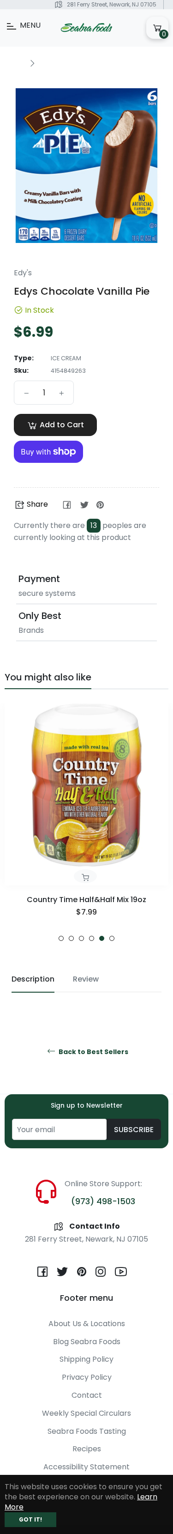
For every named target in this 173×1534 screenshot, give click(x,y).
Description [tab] (33, 979)
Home (14, 62)
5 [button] (101, 938)
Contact (87, 1395)
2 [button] (71, 938)
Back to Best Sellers (92, 1052)
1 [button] (61, 938)
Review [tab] (86, 979)
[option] (86, 822)
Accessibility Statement (86, 1466)
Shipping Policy (86, 1359)
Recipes (86, 1448)
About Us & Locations (86, 1323)
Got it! (30, 1519)
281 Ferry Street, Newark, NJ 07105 (111, 4)
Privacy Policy (87, 1377)
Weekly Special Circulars (86, 1413)
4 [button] (91, 938)
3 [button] (81, 938)
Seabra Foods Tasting (87, 1431)
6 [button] (111, 938)
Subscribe (134, 1129)
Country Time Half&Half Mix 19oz (86, 899)
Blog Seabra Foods (86, 1341)
